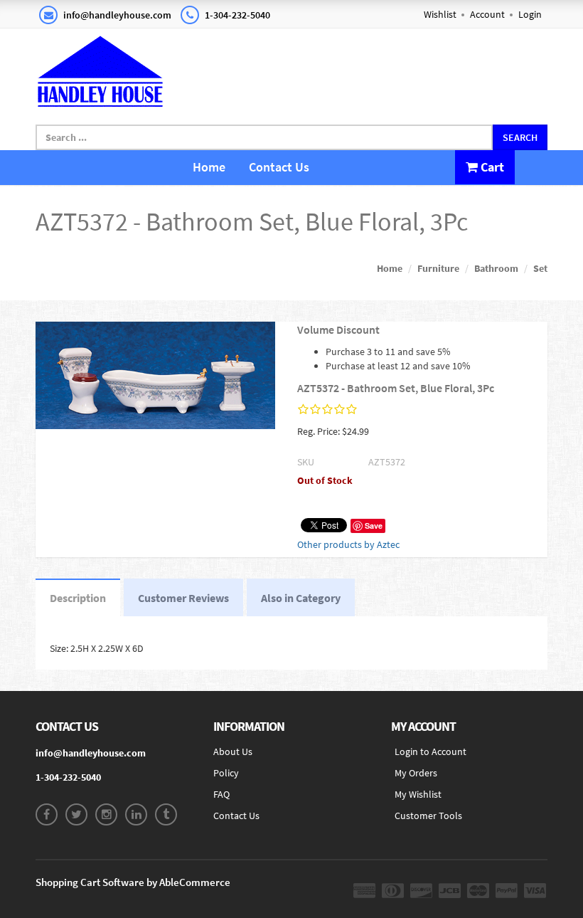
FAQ (221, 794)
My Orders (416, 772)
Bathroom (496, 268)
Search (520, 137)
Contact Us (279, 167)
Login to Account (430, 751)
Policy (226, 772)
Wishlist (440, 14)
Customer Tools (428, 815)
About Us (232, 751)
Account (487, 14)
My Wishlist (418, 794)
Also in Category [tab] (301, 598)
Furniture (438, 268)
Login (530, 14)
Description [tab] (78, 598)
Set (540, 268)
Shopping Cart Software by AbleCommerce (133, 882)
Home (209, 167)
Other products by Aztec (348, 544)
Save (374, 525)
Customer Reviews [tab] (183, 598)
